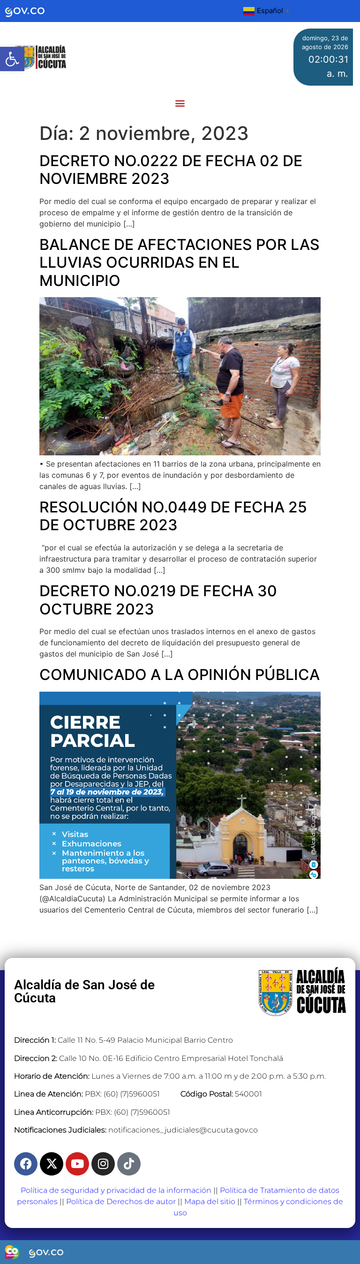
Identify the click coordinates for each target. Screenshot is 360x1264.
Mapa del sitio (209, 1201)
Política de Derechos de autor (121, 1201)
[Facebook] (26, 1164)
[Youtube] (77, 1164)
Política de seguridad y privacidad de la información (116, 1190)
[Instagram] (103, 1164)
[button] (12, 59)
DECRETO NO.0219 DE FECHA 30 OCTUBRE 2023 (158, 600)
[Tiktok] (129, 1164)
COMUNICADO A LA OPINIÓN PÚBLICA (179, 674)
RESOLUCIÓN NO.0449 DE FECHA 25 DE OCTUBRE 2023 (173, 516)
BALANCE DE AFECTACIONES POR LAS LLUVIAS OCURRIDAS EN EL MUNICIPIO (179, 262)
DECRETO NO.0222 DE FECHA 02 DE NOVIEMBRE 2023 (170, 170)
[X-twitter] (51, 1164)
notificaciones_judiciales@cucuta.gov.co (183, 1129)
